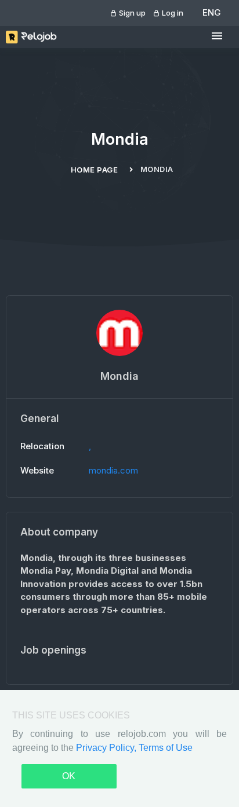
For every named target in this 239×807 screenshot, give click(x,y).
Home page (94, 169)
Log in (171, 12)
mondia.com (113, 470)
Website (37, 470)
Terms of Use (166, 748)
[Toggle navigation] (217, 36)
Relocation (42, 446)
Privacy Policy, (107, 748)
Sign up (131, 12)
